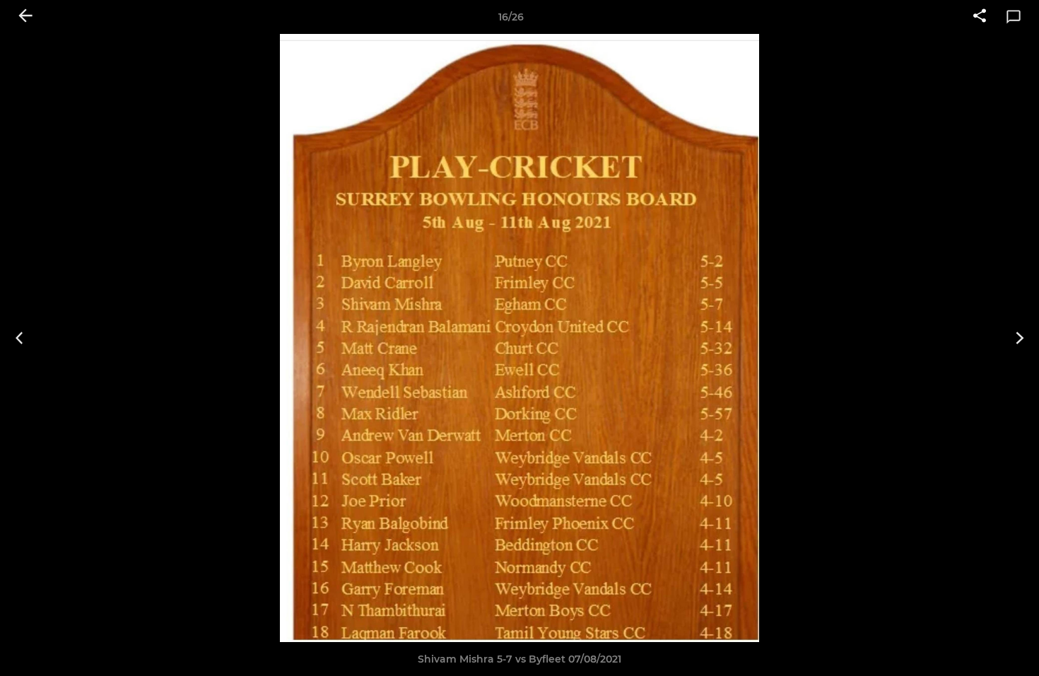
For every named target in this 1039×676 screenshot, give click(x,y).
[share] (979, 17)
